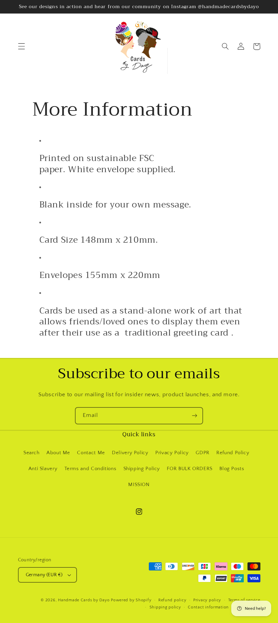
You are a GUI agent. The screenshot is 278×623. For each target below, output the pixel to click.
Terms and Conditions (90, 468)
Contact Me (91, 453)
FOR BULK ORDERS (189, 468)
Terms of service (244, 600)
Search (31, 453)
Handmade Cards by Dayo (84, 600)
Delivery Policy (130, 453)
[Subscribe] (194, 415)
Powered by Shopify (131, 600)
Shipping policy (165, 607)
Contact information (208, 607)
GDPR (203, 453)
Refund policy (172, 600)
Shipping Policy (141, 468)
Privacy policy (207, 600)
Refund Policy (232, 453)
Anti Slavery (43, 468)
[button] (21, 46)
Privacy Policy (172, 453)
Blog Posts (231, 468)
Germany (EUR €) (44, 575)
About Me (58, 453)
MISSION (139, 484)
